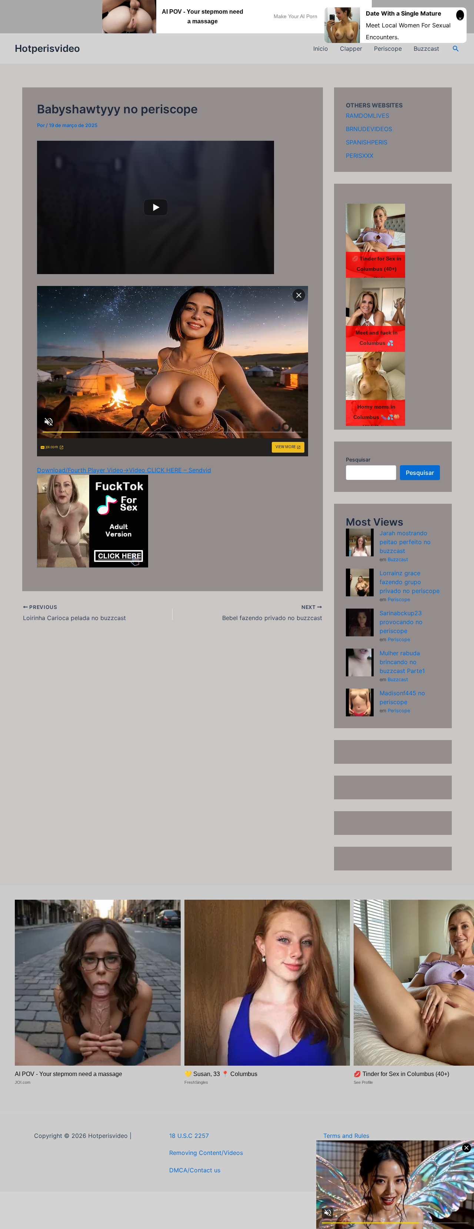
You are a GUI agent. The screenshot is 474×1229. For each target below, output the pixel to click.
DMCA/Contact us (194, 1170)
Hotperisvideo (47, 48)
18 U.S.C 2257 (189, 1135)
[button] (456, 48)
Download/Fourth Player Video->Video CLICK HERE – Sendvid (124, 470)
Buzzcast (426, 48)
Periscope (388, 48)
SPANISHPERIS (366, 142)
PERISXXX (359, 155)
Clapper (351, 48)
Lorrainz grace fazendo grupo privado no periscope (410, 581)
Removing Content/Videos (206, 1152)
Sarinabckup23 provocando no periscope (401, 622)
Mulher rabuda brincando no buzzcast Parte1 (402, 662)
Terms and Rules (346, 1135)
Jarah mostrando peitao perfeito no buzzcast (405, 541)
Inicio (320, 48)
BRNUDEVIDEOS (369, 129)
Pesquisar (358, 459)
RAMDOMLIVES (367, 115)
